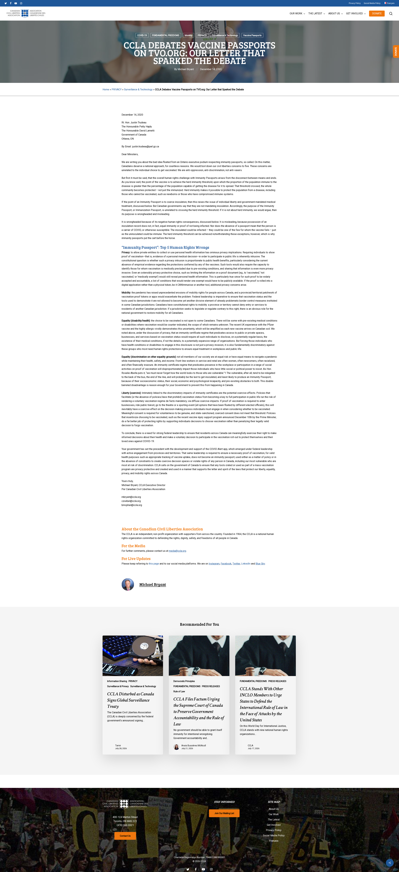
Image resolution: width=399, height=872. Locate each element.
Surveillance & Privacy (118, 686)
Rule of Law (179, 691)
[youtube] (15, 3)
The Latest (274, 819)
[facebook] (10, 3)
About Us (274, 809)
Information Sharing (117, 681)
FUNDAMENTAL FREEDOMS (165, 35)
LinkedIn (245, 563)
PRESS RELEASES (211, 686)
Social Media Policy (274, 835)
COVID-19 (142, 35)
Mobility (188, 35)
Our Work (274, 814)
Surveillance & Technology (225, 35)
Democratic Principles (184, 681)
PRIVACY (202, 35)
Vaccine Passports (252, 35)
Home (106, 89)
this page (154, 563)
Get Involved (274, 824)
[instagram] (21, 3)
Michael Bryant (186, 69)
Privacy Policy (273, 830)
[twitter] (6, 3)
